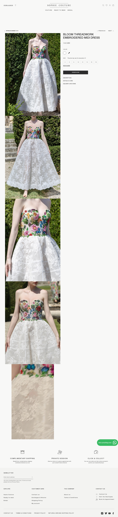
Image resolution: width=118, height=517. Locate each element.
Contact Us (103, 494)
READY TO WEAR (59, 10)
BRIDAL (70, 10)
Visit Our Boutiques (106, 496)
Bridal (6, 500)
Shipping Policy (37, 500)
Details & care (68, 80)
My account (36, 503)
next (110, 30)
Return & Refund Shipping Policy (61, 513)
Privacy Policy (39, 513)
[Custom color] (69, 52)
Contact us (36, 494)
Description (67, 78)
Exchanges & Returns (39, 497)
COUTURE (48, 10)
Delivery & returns (69, 83)
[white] (64, 52)
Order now (75, 72)
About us (67, 494)
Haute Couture (9, 494)
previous (102, 30)
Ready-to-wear (9, 497)
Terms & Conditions (71, 497)
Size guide (66, 65)
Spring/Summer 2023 (12, 30)
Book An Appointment (106, 499)
